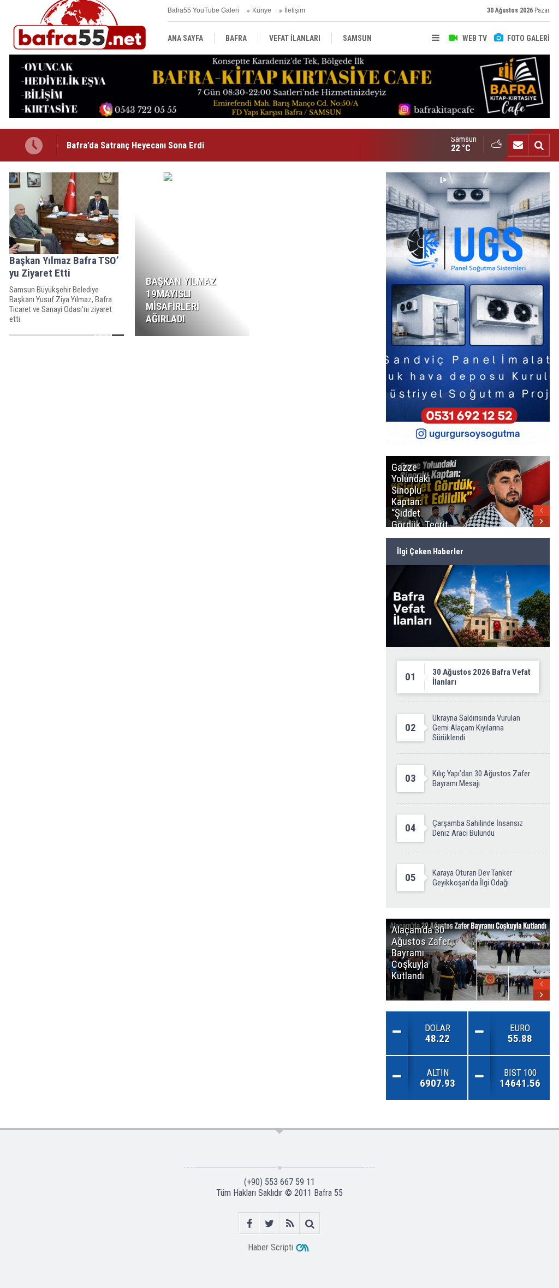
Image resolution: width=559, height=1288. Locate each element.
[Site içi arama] (538, 145)
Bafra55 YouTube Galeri (203, 10)
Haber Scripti (270, 1247)
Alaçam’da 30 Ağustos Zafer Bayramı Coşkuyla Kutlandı (171, 154)
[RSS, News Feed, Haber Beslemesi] (290, 1223)
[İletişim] (518, 145)
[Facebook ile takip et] (249, 1223)
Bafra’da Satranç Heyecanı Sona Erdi (135, 135)
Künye (261, 10)
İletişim (294, 10)
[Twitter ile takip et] (269, 1223)
